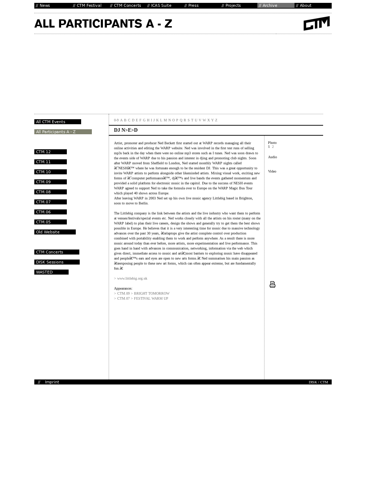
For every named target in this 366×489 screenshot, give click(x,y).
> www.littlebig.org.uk (130, 278)
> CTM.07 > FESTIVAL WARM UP (141, 298)
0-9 (116, 120)
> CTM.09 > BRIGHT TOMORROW (141, 293)
